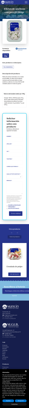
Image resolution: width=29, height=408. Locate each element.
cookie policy (6, 381)
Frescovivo (5, 367)
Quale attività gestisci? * (14, 174)
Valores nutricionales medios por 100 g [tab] (14, 93)
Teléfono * (9, 159)
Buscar (4, 359)
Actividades (5, 347)
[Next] (17, 232)
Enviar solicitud (15, 213)
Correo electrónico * (12, 166)
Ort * (8, 151)
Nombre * (9, 136)
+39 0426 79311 (8, 317)
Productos (14, 15)
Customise (14, 404)
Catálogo (4, 350)
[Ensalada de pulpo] (14, 253)
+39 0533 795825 (8, 335)
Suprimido (14, 295)
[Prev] (11, 232)
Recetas (4, 348)
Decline (8, 401)
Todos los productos (15, 236)
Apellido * (9, 143)
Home (9, 15)
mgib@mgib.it (8, 333)
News (3, 353)
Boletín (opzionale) (13, 208)
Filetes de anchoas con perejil (12, 17)
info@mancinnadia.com (10, 315)
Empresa (4, 345)
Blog (3, 355)
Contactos (5, 357)
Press (4, 352)
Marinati (19, 15)
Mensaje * (9, 180)
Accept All (21, 401)
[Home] (10, 307)
